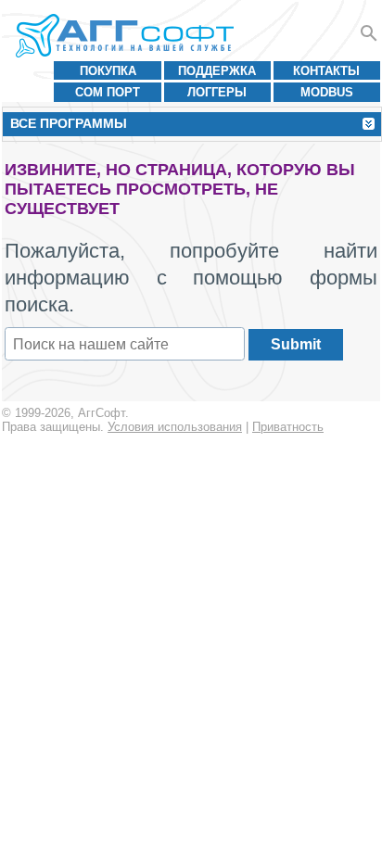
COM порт (107, 92)
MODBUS (326, 92)
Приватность (288, 427)
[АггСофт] (127, 35)
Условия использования (175, 427)
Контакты (326, 71)
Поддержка (217, 71)
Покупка (108, 71)
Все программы (68, 123)
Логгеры (217, 92)
